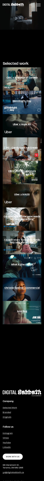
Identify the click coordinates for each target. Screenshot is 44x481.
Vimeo (6, 438)
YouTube (7, 442)
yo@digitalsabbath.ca (13, 472)
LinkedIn (7, 447)
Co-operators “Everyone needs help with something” (22, 241)
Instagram (8, 433)
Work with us (12, 457)
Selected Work (10, 407)
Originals (7, 417)
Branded (7, 412)
